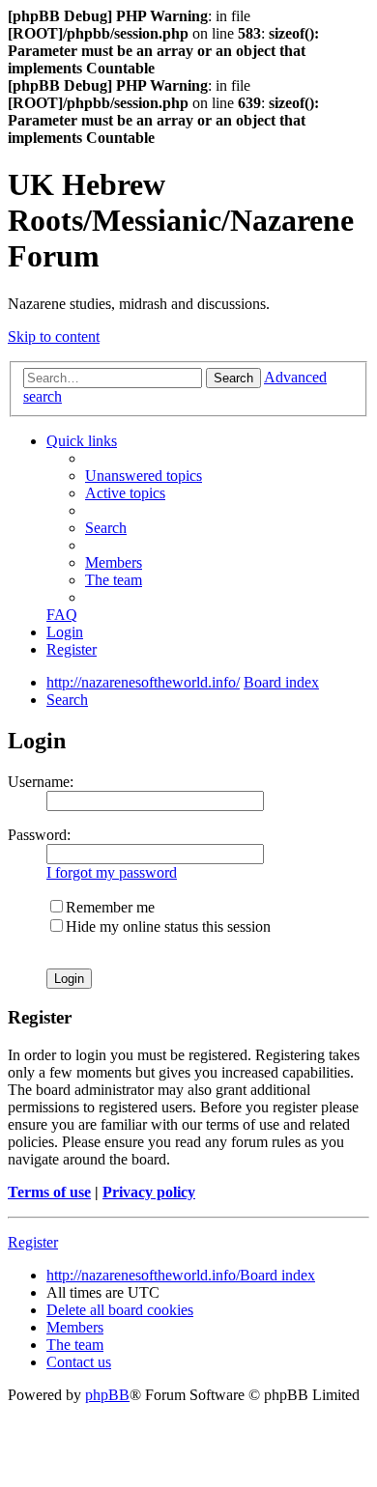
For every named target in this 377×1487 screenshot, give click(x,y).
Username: (40, 781)
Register (33, 1242)
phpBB (107, 1395)
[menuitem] (143, 475)
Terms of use (49, 1192)
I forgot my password (111, 872)
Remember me (110, 907)
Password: (39, 835)
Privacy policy (148, 1192)
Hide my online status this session (168, 926)
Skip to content (54, 336)
